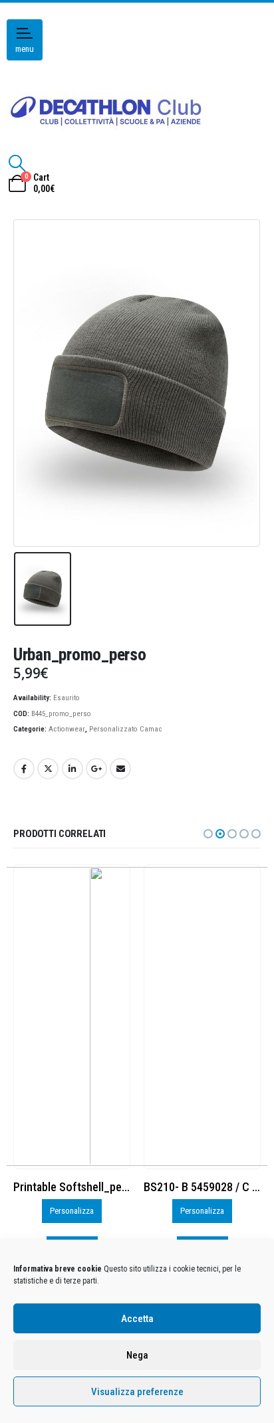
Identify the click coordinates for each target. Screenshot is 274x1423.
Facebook (24, 768)
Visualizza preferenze (137, 1392)
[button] (208, 834)
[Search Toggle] (17, 163)
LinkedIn (72, 768)
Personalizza (72, 1211)
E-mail (120, 768)
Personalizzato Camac (125, 729)
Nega (137, 1355)
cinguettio (48, 768)
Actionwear (67, 729)
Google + (96, 768)
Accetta (137, 1319)
